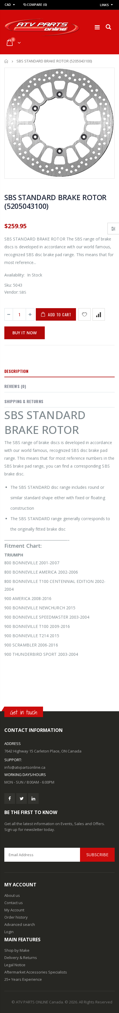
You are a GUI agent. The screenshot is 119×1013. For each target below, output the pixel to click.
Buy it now (24, 332)
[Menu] (97, 27)
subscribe (97, 854)
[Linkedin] (33, 798)
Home (6, 61)
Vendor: (11, 292)
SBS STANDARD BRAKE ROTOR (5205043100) (55, 201)
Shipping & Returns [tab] (23, 401)
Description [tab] (16, 371)
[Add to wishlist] (84, 314)
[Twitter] (21, 798)
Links (104, 5)
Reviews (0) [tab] (15, 386)
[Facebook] (9, 798)
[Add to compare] (98, 314)
